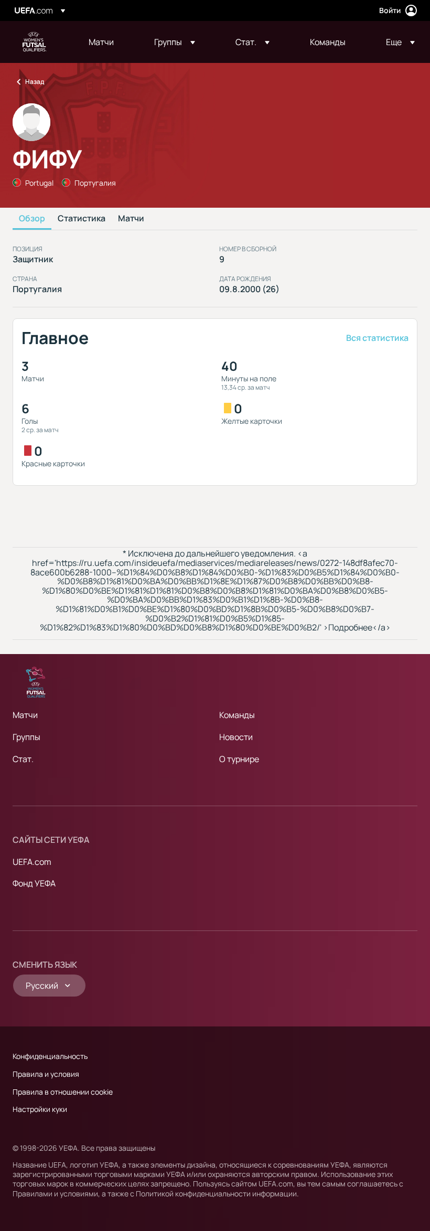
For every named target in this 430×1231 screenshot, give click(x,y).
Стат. (23, 759)
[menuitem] (108, 42)
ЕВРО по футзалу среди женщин (35, 42)
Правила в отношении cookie (63, 1092)
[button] (174, 42)
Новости (236, 737)
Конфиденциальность (50, 1056)
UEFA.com (32, 862)
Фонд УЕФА (34, 883)
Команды (237, 715)
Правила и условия (46, 1074)
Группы (26, 737)
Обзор (32, 218)
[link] (101, 42)
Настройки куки (40, 1109)
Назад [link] (34, 81)
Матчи (131, 218)
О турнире (239, 759)
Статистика (81, 218)
